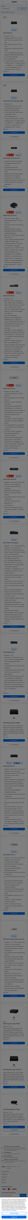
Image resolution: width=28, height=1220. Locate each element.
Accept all (14, 1217)
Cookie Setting (14, 1213)
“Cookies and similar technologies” (9, 1210)
